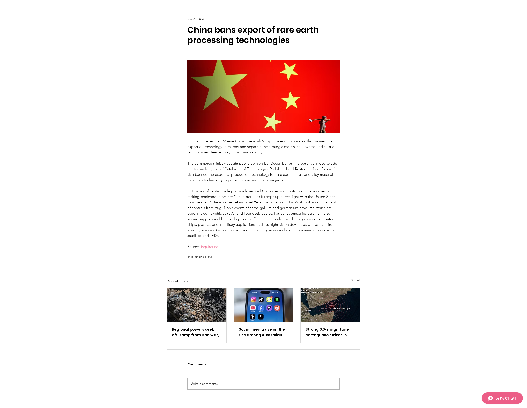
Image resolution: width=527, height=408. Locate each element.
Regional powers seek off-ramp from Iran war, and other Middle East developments (195, 332)
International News (200, 256)
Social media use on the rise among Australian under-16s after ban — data (262, 332)
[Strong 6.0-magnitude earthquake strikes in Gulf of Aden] (330, 305)
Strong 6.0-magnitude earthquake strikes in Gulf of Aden (327, 332)
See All (355, 280)
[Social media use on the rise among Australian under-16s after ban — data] (263, 305)
